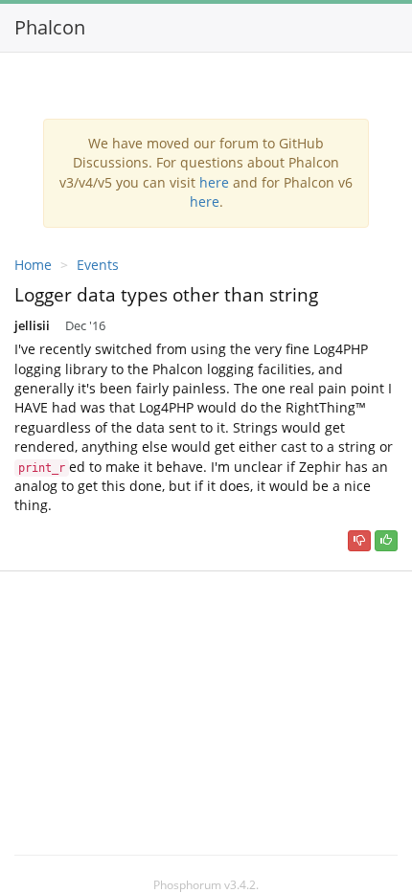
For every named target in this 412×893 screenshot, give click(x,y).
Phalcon (49, 27)
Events (98, 265)
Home (33, 265)
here (214, 182)
